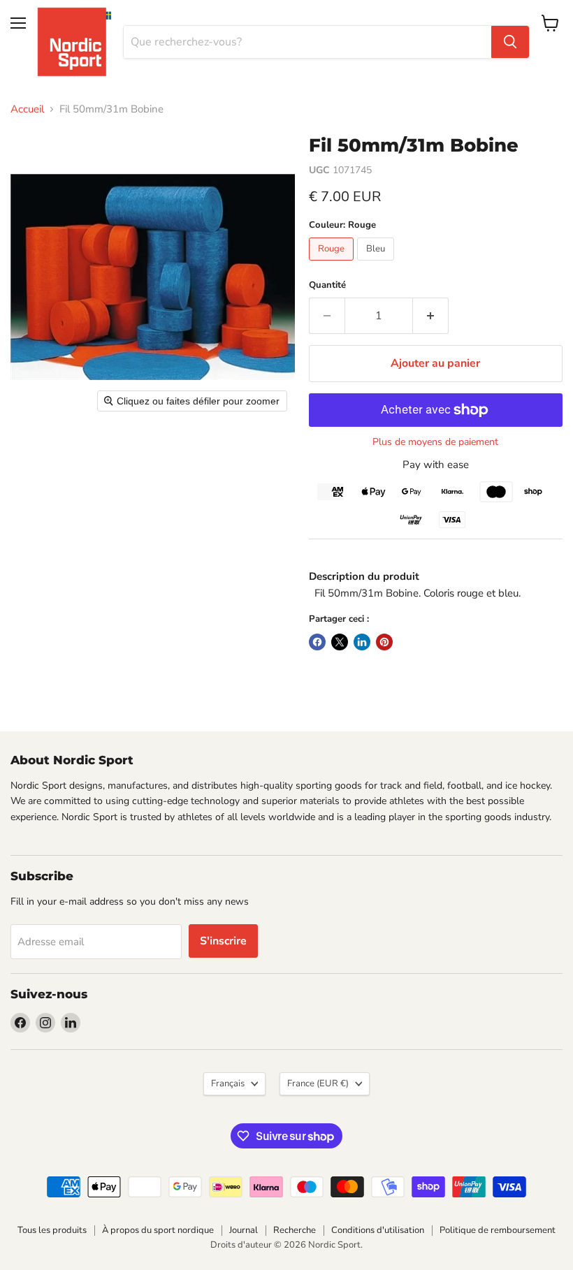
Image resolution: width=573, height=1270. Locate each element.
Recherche (294, 1230)
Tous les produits (52, 1230)
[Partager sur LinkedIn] (362, 642)
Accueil (27, 109)
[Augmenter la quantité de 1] (431, 316)
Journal (243, 1230)
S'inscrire (223, 941)
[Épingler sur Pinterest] (384, 642)
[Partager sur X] (339, 642)
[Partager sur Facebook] (317, 642)
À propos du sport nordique (158, 1230)
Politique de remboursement (498, 1230)
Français (228, 1083)
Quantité (327, 285)
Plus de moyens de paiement (435, 442)
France (318, 1083)
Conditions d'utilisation (377, 1230)
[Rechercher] (510, 42)
